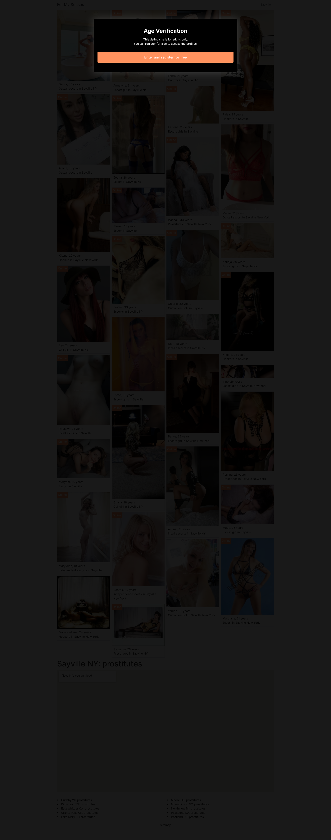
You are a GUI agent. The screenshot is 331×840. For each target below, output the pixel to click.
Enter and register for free (165, 57)
